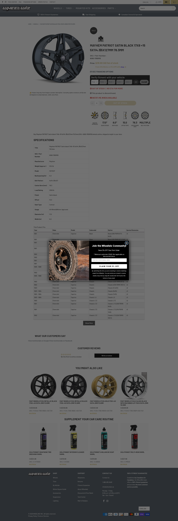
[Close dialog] (126, 243)
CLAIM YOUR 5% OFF (109, 266)
